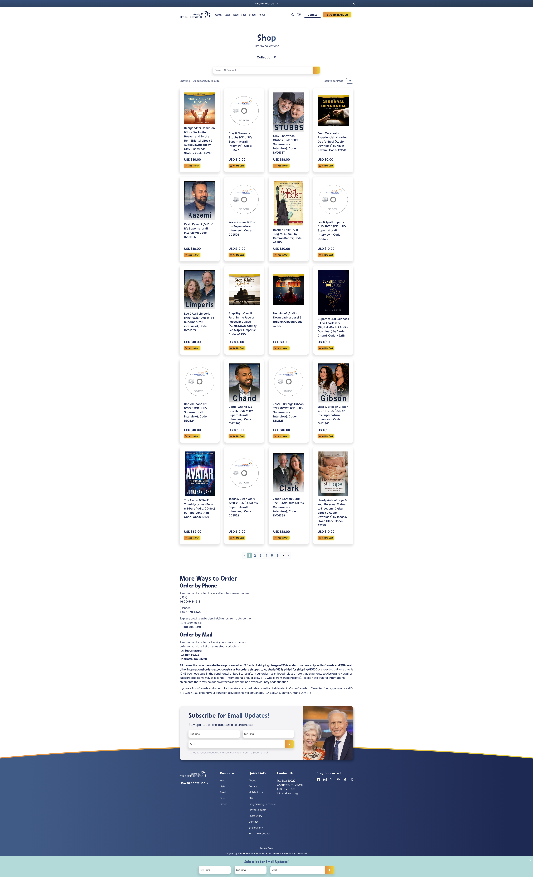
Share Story (255, 815)
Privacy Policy (266, 847)
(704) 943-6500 (286, 789)
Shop (244, 14)
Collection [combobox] (264, 57)
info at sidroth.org (287, 793)
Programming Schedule (262, 804)
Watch (218, 14)
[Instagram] (325, 779)
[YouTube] (338, 779)
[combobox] (266, 70)
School (252, 14)
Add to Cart (193, 165)
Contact (253, 821)
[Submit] (289, 744)
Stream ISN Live (337, 15)
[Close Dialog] (530, 860)
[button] (354, 3)
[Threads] (351, 779)
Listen (227, 14)
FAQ (251, 798)
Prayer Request (257, 809)
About (262, 14)
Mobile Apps (256, 792)
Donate (312, 15)
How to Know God (193, 783)
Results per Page (333, 80)
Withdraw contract (259, 833)
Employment (256, 827)
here (339, 688)
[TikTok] (345, 779)
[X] (331, 779)
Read (236, 14)
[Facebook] (318, 779)
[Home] (195, 15)
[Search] (316, 70)
